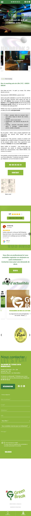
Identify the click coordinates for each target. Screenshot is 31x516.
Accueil (2, 78)
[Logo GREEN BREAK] (15, 14)
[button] (1, 234)
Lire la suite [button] (6, 237)
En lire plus (20, 292)
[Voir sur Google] (4, 226)
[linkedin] (29, 2)
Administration (15, 507)
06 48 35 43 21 (15, 2)
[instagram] (27, 2)
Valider (8, 452)
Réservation (8, 386)
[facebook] (25, 2)
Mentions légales (15, 504)
